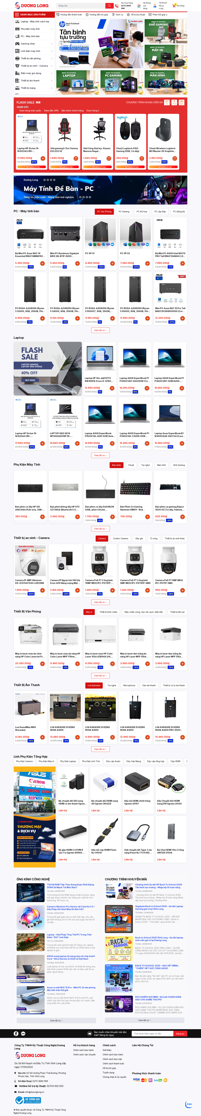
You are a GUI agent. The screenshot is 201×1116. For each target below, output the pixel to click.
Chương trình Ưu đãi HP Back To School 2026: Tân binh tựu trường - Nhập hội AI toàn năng (158, 885)
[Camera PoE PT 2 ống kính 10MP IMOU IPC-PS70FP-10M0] (100, 560)
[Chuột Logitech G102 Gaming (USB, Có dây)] (130, 129)
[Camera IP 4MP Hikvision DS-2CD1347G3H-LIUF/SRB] (30, 560)
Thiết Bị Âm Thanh (27, 685)
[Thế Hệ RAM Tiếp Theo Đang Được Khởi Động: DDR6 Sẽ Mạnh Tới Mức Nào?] (31, 892)
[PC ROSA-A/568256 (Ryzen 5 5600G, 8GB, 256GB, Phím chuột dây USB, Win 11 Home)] (135, 288)
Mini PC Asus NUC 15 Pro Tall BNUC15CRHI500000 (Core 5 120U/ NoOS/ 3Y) (170, 311)
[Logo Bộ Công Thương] (27, 1100)
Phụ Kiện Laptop (68, 761)
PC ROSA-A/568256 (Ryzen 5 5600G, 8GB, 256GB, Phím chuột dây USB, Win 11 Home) (135, 311)
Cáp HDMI (175, 761)
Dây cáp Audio (113, 761)
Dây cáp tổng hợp (155, 761)
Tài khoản (163, 3)
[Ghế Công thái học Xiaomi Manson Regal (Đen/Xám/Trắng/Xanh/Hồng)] (97, 129)
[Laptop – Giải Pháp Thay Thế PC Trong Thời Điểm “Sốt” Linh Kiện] (31, 942)
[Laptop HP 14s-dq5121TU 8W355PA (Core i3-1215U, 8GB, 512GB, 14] (99, 358)
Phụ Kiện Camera (24, 761)
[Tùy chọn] (76, 158)
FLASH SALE (25, 102)
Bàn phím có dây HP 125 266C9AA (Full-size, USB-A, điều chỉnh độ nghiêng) (30, 509)
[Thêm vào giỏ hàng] (43, 158)
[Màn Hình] (166, 82)
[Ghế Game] (166, 31)
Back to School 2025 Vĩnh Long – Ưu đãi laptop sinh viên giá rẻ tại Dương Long (159, 938)
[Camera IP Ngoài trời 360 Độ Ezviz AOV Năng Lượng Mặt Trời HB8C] (65, 560)
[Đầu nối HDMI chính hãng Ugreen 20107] (138, 782)
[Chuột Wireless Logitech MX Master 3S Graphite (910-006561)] (163, 129)
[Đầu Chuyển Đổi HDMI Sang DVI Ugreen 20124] (171, 782)
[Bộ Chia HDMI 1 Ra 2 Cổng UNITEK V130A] (171, 831)
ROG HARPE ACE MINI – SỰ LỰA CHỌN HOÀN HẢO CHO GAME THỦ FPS (158, 998)
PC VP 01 (89, 253)
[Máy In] (166, 57)
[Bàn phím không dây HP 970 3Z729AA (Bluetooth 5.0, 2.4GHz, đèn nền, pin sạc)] (65, 487)
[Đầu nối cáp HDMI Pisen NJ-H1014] (105, 831)
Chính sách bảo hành (83, 1050)
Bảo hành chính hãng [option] (55, 110)
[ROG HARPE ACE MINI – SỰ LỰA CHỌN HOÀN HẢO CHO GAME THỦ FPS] (119, 1004)
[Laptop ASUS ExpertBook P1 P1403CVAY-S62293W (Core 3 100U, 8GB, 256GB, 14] (134, 358)
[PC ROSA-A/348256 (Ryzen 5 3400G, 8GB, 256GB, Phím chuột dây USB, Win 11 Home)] (65, 288)
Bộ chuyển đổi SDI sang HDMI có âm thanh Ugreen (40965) (72, 804)
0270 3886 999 (126, 7)
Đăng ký (180, 1033)
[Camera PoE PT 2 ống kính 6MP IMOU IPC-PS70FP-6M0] (135, 560)
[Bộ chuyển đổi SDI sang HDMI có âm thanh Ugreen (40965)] (72, 782)
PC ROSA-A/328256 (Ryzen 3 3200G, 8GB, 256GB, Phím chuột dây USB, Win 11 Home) (30, 311)
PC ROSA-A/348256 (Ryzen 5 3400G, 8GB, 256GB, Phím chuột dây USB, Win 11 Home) (65, 311)
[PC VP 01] (100, 233)
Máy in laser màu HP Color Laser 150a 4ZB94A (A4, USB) (99, 656)
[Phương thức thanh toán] (150, 1080)
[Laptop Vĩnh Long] (35, 816)
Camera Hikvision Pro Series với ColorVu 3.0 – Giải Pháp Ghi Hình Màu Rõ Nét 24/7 (71, 907)
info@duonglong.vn (34, 1092)
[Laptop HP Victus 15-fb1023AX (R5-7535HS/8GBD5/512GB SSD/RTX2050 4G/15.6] (31, 129)
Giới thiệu (107, 1050)
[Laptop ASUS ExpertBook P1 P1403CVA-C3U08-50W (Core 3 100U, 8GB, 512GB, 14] (134, 413)
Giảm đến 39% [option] (33, 110)
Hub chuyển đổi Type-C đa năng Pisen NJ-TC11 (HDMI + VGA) (138, 853)
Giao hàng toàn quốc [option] (79, 110)
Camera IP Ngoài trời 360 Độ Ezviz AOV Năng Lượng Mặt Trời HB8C (65, 583)
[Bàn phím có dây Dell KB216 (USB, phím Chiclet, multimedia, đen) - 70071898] (100, 487)
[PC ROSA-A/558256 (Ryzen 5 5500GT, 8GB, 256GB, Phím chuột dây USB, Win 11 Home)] (100, 288)
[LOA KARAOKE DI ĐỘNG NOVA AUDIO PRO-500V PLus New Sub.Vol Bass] (170, 707)
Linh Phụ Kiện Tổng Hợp (31, 756)
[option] (99, 43)
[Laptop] (77, 82)
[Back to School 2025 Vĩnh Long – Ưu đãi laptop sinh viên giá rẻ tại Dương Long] (119, 948)
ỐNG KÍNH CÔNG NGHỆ (33, 879)
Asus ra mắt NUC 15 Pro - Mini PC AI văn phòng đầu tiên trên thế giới (71, 988)
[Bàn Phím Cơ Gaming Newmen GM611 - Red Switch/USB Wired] (135, 487)
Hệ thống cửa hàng (147, 5)
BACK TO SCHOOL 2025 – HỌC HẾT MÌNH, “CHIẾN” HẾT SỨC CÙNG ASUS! (157, 967)
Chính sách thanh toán (113, 1063)
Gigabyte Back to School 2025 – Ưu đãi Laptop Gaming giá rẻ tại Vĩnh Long (159, 907)
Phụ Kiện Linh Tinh (91, 761)
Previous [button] (61, 43)
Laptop (19, 337)
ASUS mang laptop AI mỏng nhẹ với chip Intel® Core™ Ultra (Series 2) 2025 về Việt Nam (71, 957)
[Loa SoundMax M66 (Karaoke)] (30, 707)
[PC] (121, 82)
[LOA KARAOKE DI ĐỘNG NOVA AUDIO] (65, 707)
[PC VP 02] (135, 233)
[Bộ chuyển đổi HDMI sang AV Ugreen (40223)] (105, 782)
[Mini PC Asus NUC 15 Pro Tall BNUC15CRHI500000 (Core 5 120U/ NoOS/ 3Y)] (170, 288)
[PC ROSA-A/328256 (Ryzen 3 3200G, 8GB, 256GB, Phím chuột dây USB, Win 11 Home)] (30, 288)
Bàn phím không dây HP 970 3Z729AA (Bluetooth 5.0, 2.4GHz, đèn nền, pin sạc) (64, 509)
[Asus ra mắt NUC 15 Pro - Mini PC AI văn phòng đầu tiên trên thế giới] (31, 1000)
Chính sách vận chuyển (84, 1054)
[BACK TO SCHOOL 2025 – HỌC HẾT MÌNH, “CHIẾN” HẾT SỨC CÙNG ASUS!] (119, 978)
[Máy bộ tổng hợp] (100, 190)
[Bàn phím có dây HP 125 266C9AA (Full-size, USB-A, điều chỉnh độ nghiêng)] (30, 487)
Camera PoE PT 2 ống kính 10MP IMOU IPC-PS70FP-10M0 (99, 583)
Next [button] (138, 43)
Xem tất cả (99, 330)
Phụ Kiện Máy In (46, 761)
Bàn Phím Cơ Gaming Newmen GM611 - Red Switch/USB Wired (131, 509)
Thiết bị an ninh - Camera (32, 538)
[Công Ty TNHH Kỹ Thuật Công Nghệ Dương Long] (32, 5)
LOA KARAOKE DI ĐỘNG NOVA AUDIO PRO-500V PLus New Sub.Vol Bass (167, 730)
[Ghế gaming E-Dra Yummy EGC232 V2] (64, 129)
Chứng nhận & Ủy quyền (114, 1077)
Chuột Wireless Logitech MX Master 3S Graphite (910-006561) (162, 151)
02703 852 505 (55, 1086)
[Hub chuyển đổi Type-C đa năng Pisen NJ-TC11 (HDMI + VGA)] (138, 831)
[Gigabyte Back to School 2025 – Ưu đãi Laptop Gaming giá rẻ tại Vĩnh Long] (119, 919)
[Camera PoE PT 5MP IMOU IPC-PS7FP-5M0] (170, 560)
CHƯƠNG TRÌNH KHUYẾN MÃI (126, 879)
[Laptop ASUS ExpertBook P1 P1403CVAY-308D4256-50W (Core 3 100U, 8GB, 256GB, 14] (169, 358)
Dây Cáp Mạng (134, 761)
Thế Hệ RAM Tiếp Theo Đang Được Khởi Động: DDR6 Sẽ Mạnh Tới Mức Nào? (70, 885)
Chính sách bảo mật (112, 1059)
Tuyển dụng (108, 1072)
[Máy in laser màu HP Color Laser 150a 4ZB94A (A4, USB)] (100, 634)
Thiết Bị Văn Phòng (27, 611)
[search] (109, 6)
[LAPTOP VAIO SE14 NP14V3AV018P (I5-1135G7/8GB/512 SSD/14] (65, 413)
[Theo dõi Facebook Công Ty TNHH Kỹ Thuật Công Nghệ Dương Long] (16, 1033)
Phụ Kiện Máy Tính (27, 464)
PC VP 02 (125, 253)
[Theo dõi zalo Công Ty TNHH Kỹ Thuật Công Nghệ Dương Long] (23, 1033)
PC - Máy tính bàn (26, 211)
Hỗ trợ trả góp (109, 1068)
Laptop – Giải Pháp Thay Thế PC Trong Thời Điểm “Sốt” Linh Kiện (69, 936)
